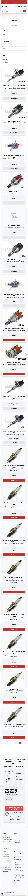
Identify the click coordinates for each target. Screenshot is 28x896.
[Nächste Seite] (22, 743)
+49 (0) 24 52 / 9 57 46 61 (14, 766)
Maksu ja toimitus (7, 841)
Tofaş (4, 55)
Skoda (4, 52)
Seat (4, 48)
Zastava (5, 59)
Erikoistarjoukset (6, 854)
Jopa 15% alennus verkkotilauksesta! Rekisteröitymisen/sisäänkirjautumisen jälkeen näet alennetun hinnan (14, 2)
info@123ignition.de (18, 870)
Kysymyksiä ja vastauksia (19, 840)
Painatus (4, 889)
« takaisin (5, 62)
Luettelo (5, 851)
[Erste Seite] (14, 743)
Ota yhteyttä (17, 842)
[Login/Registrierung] (22, 6)
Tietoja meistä (6, 846)
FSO (4, 34)
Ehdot (14, 889)
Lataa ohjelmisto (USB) (19, 838)
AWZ (4, 31)
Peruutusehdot (6, 844)
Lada (4, 38)
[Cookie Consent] (2, 893)
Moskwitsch (6, 41)
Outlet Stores (6, 848)
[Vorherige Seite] (17, 743)
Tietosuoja (10, 889)
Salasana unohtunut (7, 839)
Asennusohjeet (17, 835)
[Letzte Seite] (25, 743)
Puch (4, 45)
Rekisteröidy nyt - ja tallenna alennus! (14, 808)
